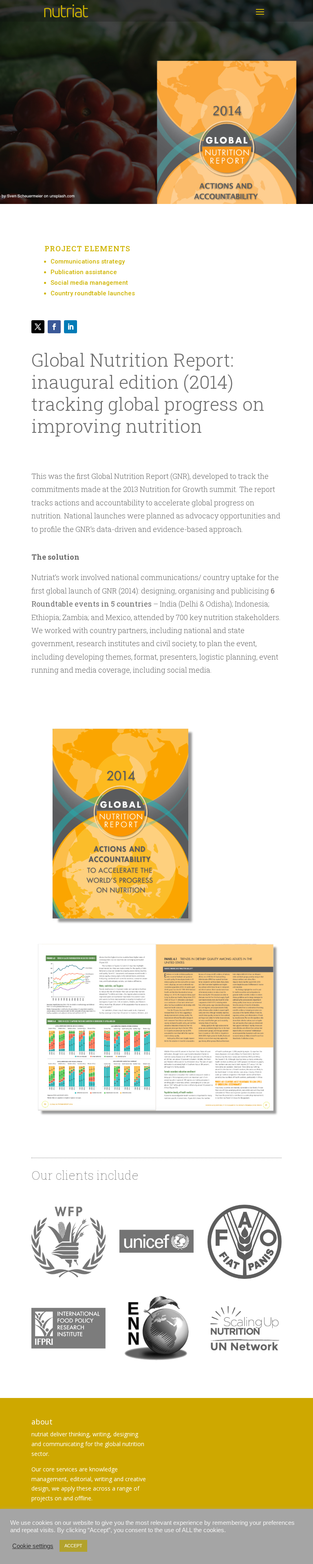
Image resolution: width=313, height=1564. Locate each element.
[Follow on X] (37, 326)
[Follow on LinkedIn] (70, 326)
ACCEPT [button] (73, 1545)
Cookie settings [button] (32, 1546)
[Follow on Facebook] (54, 326)
